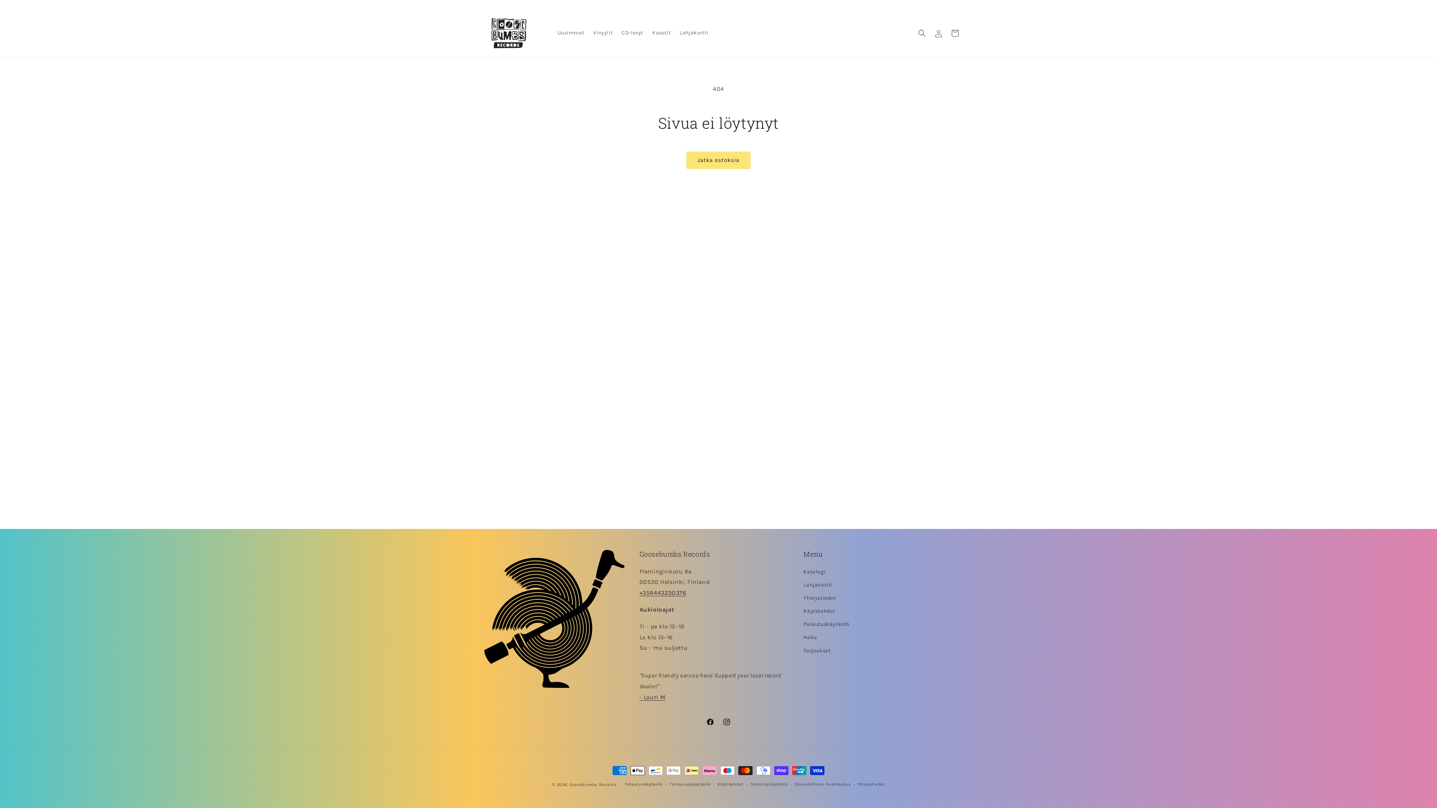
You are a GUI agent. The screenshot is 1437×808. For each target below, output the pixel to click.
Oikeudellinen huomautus (822, 784)
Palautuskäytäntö (826, 624)
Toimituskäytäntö (769, 784)
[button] (922, 33)
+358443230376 (663, 592)
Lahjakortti (817, 585)
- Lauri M (653, 697)
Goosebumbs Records (593, 784)
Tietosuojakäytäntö (690, 784)
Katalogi (814, 572)
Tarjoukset (816, 651)
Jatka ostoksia (718, 160)
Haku (810, 637)
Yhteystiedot (819, 598)
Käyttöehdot (819, 611)
